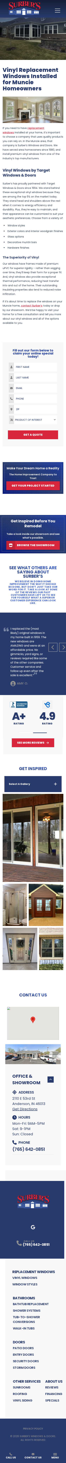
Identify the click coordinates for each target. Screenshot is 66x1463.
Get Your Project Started (33, 486)
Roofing (20, 1394)
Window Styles (24, 1284)
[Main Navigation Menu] (58, 10)
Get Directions (24, 1109)
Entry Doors (23, 1354)
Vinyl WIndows (24, 1278)
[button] (33, 1020)
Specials (52, 1400)
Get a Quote (33, 435)
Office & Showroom (26, 1079)
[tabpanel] (33, 882)
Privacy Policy (33, 1428)
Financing (53, 1394)
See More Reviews (30, 743)
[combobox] (33, 419)
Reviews (51, 1387)
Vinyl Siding (22, 1400)
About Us (53, 1381)
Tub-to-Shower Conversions (26, 1319)
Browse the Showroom (35, 545)
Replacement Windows (33, 1271)
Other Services (27, 1381)
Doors (19, 1342)
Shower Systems (26, 1310)
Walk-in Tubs (24, 1328)
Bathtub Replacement (31, 1304)
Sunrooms (21, 1387)
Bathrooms (24, 1298)
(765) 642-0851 (28, 1149)
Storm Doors (24, 1367)
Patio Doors (23, 1348)
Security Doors (26, 1361)
